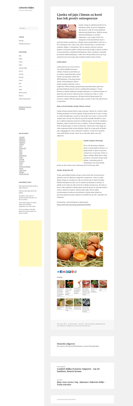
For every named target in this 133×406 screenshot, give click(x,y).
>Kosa (20, 152)
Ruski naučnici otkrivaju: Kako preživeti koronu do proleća (86, 309)
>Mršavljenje (23, 155)
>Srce (20, 165)
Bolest (20, 59)
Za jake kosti (78, 326)
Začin (20, 89)
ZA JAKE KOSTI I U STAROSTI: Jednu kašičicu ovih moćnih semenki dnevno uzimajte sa (60, 292)
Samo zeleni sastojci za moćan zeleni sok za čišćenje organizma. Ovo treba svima (27, 204)
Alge (20, 56)
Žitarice (21, 96)
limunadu (64, 131)
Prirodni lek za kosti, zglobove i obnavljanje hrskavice (77, 291)
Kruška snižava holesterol (60, 308)
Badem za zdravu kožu (103, 289)
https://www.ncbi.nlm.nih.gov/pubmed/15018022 (74, 205)
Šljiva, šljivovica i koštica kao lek (77, 308)
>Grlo (20, 146)
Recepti (21, 77)
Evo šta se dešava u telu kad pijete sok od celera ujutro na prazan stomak (27, 211)
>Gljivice (21, 144)
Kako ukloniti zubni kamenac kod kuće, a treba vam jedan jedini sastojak (86, 291)
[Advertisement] (30, 243)
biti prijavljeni (94, 346)
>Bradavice (22, 141)
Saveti (20, 80)
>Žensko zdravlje (24, 174)
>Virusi (21, 168)
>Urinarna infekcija (24, 167)
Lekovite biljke (26, 7)
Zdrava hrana (23, 92)
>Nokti (21, 157)
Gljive (20, 65)
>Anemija (21, 137)
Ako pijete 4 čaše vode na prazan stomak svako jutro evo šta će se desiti (28, 197)
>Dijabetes (22, 143)
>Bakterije (22, 139)
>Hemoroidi (22, 148)
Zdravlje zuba (86, 326)
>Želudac (21, 172)
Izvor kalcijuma (90, 324)
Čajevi (20, 62)
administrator (73, 324)
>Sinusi (21, 163)
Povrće (21, 71)
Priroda (21, 74)
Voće (20, 86)
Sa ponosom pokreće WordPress (66, 399)
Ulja (20, 83)
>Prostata (21, 161)
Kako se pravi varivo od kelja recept (68, 309)
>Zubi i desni (22, 170)
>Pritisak (21, 159)
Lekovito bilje (23, 68)
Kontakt (21, 41)
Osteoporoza (70, 326)
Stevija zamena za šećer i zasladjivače (94, 290)
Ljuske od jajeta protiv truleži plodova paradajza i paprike (68, 291)
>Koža (20, 154)
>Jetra (20, 150)
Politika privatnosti (24, 44)
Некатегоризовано (25, 99)
